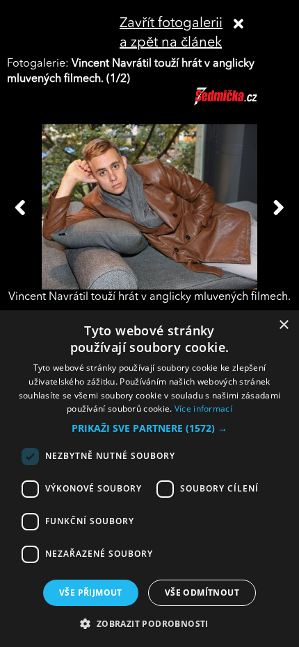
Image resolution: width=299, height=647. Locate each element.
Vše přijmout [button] (90, 592)
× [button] (283, 325)
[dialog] (149, 478)
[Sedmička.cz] (243, 102)
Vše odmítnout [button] (202, 592)
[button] (149, 428)
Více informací (203, 408)
